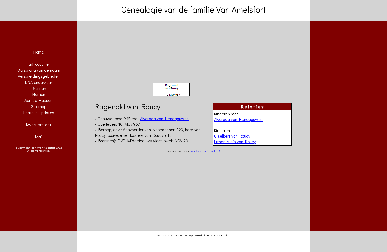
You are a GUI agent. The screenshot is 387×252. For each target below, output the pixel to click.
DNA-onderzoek (39, 82)
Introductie (39, 64)
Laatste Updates (38, 112)
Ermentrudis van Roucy (235, 141)
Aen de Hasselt (38, 100)
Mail (39, 136)
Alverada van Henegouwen (238, 119)
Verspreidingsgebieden (39, 76)
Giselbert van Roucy (232, 136)
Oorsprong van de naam (38, 70)
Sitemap (38, 106)
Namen (38, 94)
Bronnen (39, 88)
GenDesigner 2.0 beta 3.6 (205, 151)
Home (38, 52)
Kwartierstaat (38, 124)
